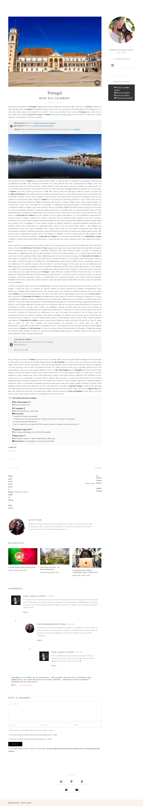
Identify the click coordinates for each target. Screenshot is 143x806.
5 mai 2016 (97, 468)
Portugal (55, 92)
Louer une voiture (122, 95)
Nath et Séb (13, 468)
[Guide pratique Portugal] (22, 556)
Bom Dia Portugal (35, 114)
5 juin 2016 (76, 575)
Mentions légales (26, 803)
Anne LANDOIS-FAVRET (34, 596)
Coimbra (50, 102)
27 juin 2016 (12, 570)
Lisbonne (89, 107)
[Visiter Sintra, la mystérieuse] (54, 556)
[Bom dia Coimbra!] (17, 527)
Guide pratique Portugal (22, 567)
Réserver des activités (124, 98)
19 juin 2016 (44, 572)
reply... (26, 612)
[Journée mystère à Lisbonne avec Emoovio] (86, 558)
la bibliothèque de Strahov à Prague (34, 248)
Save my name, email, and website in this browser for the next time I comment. (31, 730)
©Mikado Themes (13, 803)
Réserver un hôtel (122, 93)
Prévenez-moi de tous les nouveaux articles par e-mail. (31, 739)
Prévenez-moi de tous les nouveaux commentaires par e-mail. (34, 735)
